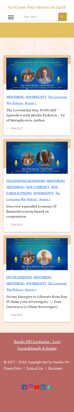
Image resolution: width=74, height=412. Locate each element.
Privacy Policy (13, 368)
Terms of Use (34, 368)
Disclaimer (55, 368)
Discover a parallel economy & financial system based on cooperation (37, 185)
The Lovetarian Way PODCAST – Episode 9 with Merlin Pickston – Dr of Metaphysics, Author (37, 95)
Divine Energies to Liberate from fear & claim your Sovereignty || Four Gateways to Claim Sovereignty (37, 278)
